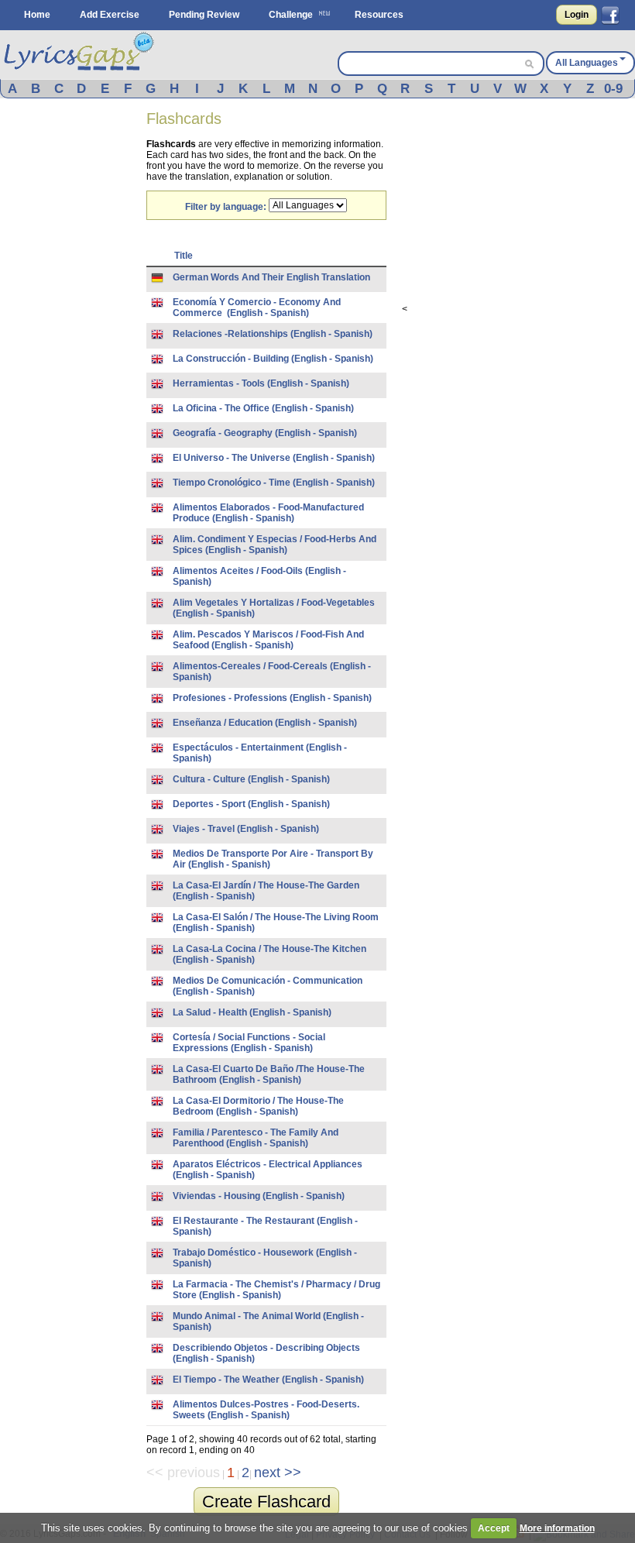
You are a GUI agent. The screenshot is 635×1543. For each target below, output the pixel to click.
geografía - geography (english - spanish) (265, 433)
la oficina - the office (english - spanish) (263, 408)
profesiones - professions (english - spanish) (272, 697)
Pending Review (204, 14)
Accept (494, 1528)
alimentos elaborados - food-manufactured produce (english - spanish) (268, 513)
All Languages (586, 62)
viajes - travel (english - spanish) (246, 828)
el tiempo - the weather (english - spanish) (268, 1379)
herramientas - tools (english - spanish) (261, 383)
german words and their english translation (271, 277)
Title (183, 255)
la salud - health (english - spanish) (252, 1012)
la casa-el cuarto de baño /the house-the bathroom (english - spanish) (269, 1074)
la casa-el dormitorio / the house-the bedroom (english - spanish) (258, 1106)
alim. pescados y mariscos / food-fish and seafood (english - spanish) (268, 640)
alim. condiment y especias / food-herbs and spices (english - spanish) (274, 544)
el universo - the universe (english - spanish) (274, 457)
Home (37, 14)
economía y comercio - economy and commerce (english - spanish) (257, 307)
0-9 (613, 88)
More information (557, 1528)
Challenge (291, 14)
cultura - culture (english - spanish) (251, 779)
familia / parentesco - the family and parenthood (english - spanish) (255, 1138)
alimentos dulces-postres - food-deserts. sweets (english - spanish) (266, 1410)
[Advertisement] (74, 347)
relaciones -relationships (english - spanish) (272, 333)
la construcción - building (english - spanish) (273, 358)
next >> (277, 1472)
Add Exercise (109, 14)
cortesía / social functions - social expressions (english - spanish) (249, 1042)
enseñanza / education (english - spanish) (265, 722)
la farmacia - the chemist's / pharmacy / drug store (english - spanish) (276, 1290)
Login (577, 14)
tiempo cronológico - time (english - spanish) (274, 482)
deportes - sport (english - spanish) (251, 804)
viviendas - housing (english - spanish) (259, 1196)
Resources (379, 14)
